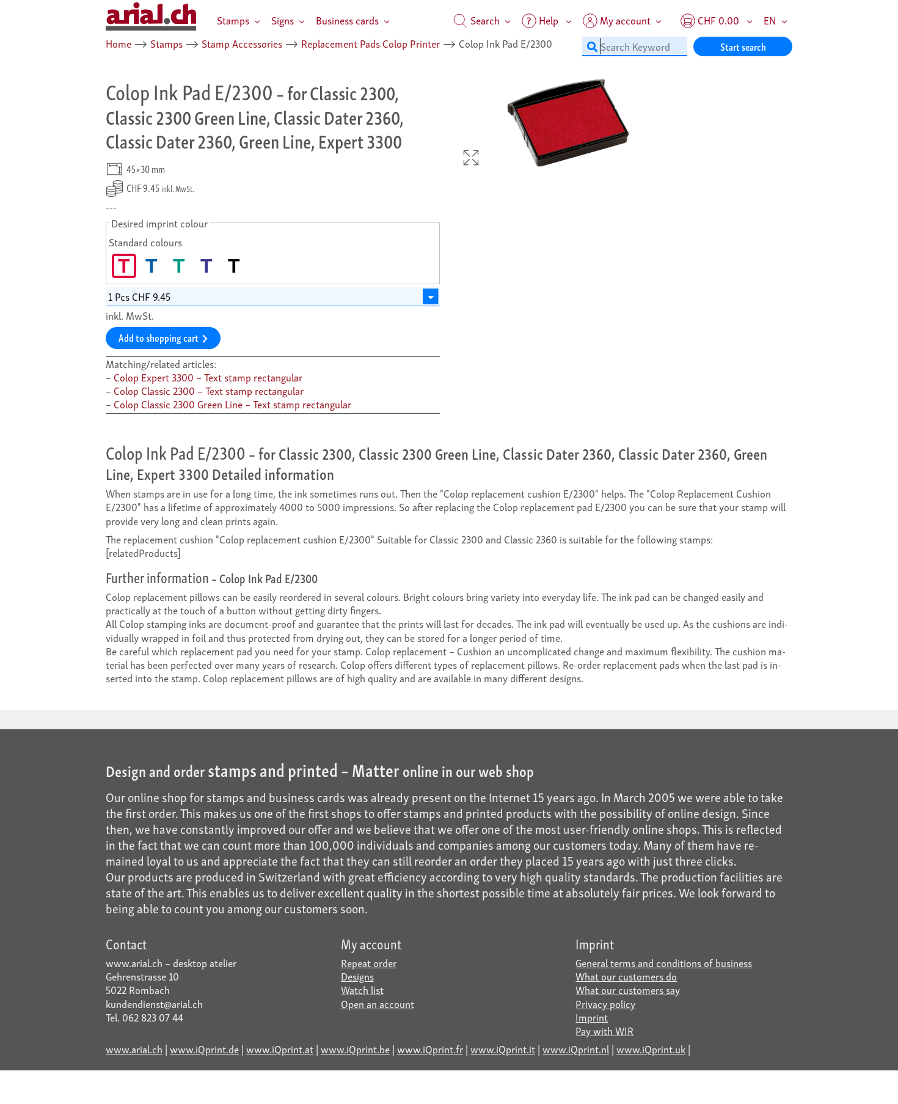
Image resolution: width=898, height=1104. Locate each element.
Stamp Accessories (242, 43)
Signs (282, 20)
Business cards (347, 20)
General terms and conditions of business (663, 962)
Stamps (233, 20)
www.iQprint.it (502, 1048)
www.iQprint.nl (575, 1048)
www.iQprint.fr (430, 1048)
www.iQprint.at (279, 1048)
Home (118, 43)
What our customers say (627, 989)
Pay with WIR (604, 1030)
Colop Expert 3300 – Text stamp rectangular (208, 377)
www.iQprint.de (204, 1048)
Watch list (362, 989)
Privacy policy (605, 1003)
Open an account (377, 1003)
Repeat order (368, 962)
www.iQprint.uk (650, 1048)
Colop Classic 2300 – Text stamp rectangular (209, 390)
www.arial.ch (134, 1048)
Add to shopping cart (159, 337)
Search (484, 20)
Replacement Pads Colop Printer (370, 43)
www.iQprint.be (355, 1048)
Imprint (591, 1017)
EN (770, 20)
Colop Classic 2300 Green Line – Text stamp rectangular (232, 404)
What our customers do (626, 976)
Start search (743, 46)
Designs (357, 976)
